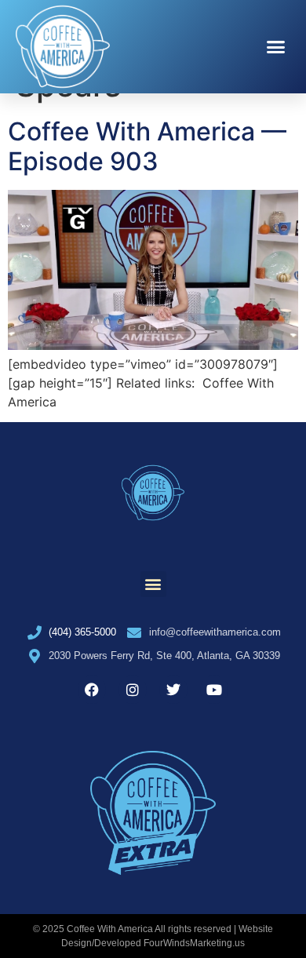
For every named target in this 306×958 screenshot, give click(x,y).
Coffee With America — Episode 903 (147, 146)
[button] (276, 47)
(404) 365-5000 (82, 632)
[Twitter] (173, 690)
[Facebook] (92, 690)
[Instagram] (132, 690)
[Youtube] (214, 690)
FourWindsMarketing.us (194, 943)
